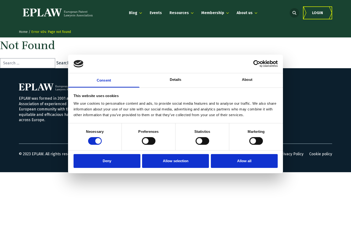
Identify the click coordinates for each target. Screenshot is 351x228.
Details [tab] (175, 80)
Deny (107, 161)
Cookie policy (320, 154)
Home (23, 32)
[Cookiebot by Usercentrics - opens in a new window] (257, 63)
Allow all (244, 161)
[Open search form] (294, 13)
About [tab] (247, 80)
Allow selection (175, 161)
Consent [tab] (104, 80)
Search (63, 63)
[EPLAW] (58, 13)
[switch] (148, 141)
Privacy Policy (291, 154)
